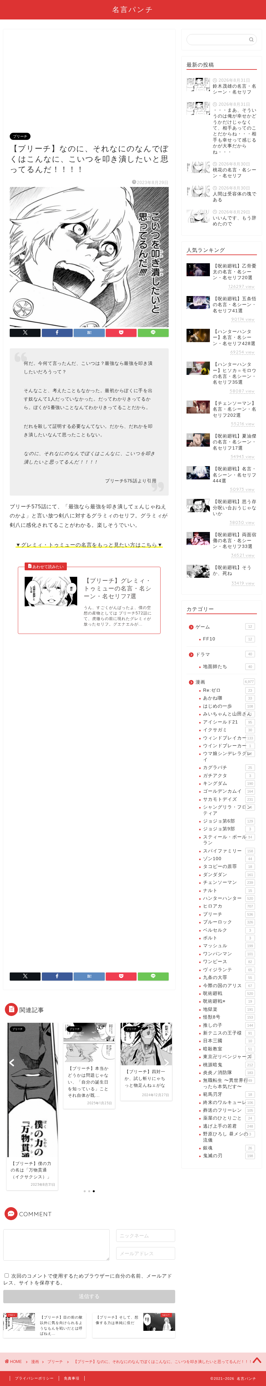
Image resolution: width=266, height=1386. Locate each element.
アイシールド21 (227, 722)
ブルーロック (228, 922)
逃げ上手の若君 (228, 1126)
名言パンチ (133, 9)
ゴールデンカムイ (228, 791)
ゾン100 (227, 858)
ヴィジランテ (227, 969)
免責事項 (71, 1378)
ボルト (227, 937)
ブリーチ (20, 136)
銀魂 (227, 1147)
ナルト (227, 890)
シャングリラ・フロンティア (227, 810)
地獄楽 (228, 1009)
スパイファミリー (228, 850)
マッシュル (228, 945)
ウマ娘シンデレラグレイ (227, 756)
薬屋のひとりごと (227, 1118)
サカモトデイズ (228, 799)
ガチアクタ (227, 775)
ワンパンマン (228, 953)
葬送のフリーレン (228, 1110)
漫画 (225, 682)
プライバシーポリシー (34, 1378)
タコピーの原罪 (227, 866)
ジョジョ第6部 (228, 821)
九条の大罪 (227, 977)
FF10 (227, 639)
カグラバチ (227, 767)
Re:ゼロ (227, 690)
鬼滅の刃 (228, 1155)
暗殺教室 (227, 1048)
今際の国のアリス (227, 985)
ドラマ (224, 654)
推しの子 (228, 1025)
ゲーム (224, 627)
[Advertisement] (89, 84)
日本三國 (227, 1040)
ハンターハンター (228, 898)
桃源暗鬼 (228, 1064)
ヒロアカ (228, 906)
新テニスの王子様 (227, 1033)
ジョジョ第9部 (227, 828)
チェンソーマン (228, 882)
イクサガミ (227, 729)
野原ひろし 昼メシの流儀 (227, 1137)
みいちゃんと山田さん (227, 714)
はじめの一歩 (228, 706)
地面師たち (227, 666)
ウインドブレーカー (227, 745)
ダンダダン (228, 874)
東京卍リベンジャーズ (227, 1056)
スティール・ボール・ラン (227, 840)
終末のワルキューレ (228, 1102)
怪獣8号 (228, 1017)
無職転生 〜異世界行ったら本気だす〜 (227, 1083)
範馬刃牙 (227, 1094)
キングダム (228, 783)
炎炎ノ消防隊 (228, 1072)
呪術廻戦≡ (227, 1001)
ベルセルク (227, 930)
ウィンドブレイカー (228, 738)
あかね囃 (227, 698)
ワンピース (227, 961)
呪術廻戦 (228, 993)
